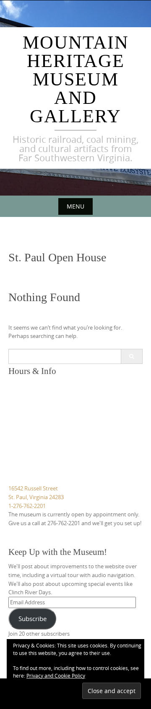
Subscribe (32, 619)
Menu (75, 206)
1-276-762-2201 (27, 506)
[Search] (131, 356)
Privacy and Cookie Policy (55, 675)
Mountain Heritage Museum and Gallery (76, 79)
